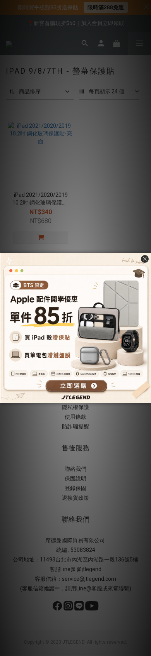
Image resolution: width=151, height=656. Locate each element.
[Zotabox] (146, 396)
